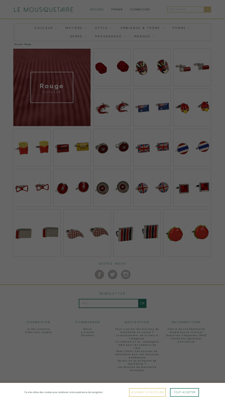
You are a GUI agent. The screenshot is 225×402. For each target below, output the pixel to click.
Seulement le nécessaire (147, 392)
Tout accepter (184, 392)
